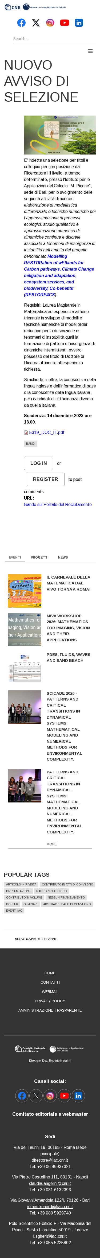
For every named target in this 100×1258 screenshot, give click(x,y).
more (52, 844)
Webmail (50, 992)
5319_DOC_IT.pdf (46, 432)
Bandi (30, 443)
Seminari (31, 904)
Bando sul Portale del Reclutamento (58, 504)
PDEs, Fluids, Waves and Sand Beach (68, 657)
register (45, 479)
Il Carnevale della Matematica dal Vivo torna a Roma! (69, 583)
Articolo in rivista (21, 884)
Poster (12, 904)
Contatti (50, 982)
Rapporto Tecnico (51, 891)
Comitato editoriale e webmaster (50, 1114)
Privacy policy (50, 1001)
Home (50, 973)
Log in (38, 463)
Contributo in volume (24, 897)
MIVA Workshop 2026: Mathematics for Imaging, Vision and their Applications (68, 628)
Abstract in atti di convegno (67, 904)
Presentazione (18, 891)
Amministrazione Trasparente (50, 1010)
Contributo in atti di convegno (67, 884)
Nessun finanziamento (66, 897)
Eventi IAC (14, 910)
